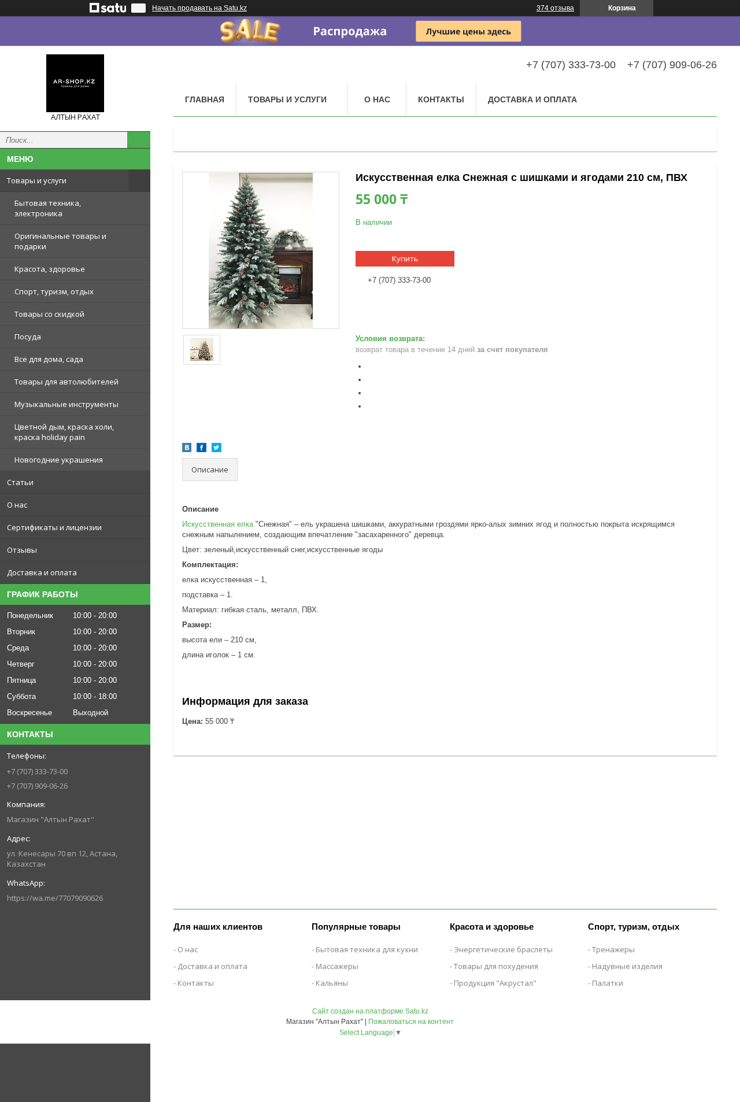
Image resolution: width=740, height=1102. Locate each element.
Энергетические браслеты (503, 949)
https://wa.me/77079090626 (55, 898)
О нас (17, 505)
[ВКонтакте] (186, 449)
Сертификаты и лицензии (54, 527)
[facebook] (201, 449)
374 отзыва (555, 8)
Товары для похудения (496, 966)
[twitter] (216, 449)
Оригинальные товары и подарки (60, 241)
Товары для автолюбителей (66, 381)
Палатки (607, 983)
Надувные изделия (627, 966)
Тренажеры (613, 949)
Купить (405, 258)
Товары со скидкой (49, 314)
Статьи (20, 482)
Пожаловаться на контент (411, 1022)
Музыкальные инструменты (66, 404)
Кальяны (332, 983)
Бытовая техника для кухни (367, 949)
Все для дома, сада (48, 359)
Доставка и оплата (42, 572)
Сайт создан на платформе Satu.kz (370, 1011)
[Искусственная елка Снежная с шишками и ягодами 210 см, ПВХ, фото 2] (202, 350)
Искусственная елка (217, 524)
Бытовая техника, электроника (47, 208)
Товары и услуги (36, 180)
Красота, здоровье (49, 269)
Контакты (441, 99)
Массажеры (337, 966)
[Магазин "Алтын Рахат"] (75, 83)
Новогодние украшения (58, 459)
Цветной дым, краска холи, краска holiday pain (64, 431)
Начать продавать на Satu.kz (199, 8)
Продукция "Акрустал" (495, 983)
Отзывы (22, 550)
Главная (204, 99)
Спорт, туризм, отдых (54, 291)
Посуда (27, 336)
